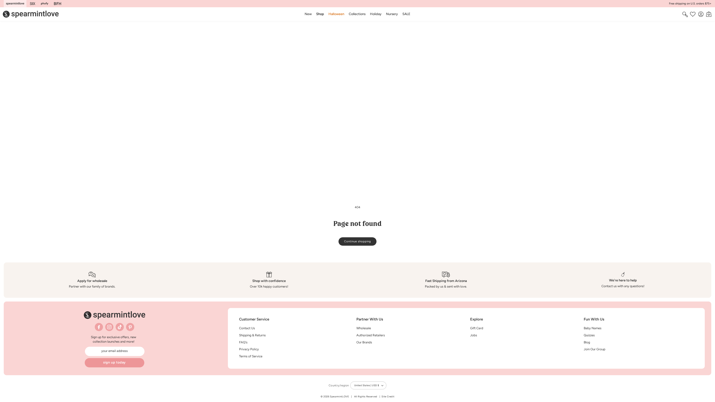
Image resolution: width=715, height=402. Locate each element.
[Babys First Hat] (57, 3)
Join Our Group (594, 349)
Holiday (376, 14)
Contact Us (247, 328)
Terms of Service (250, 356)
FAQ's (243, 342)
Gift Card (476, 328)
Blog (587, 342)
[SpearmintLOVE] (15, 3)
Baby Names (592, 328)
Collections (357, 14)
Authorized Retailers (370, 335)
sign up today (114, 362)
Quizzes (589, 335)
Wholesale (363, 328)
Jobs (473, 335)
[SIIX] (33, 3)
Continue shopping (357, 241)
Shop (320, 14)
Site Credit (388, 396)
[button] (320, 14)
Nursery (392, 14)
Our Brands (364, 342)
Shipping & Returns (252, 335)
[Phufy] (44, 3)
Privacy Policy (249, 349)
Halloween (336, 14)
